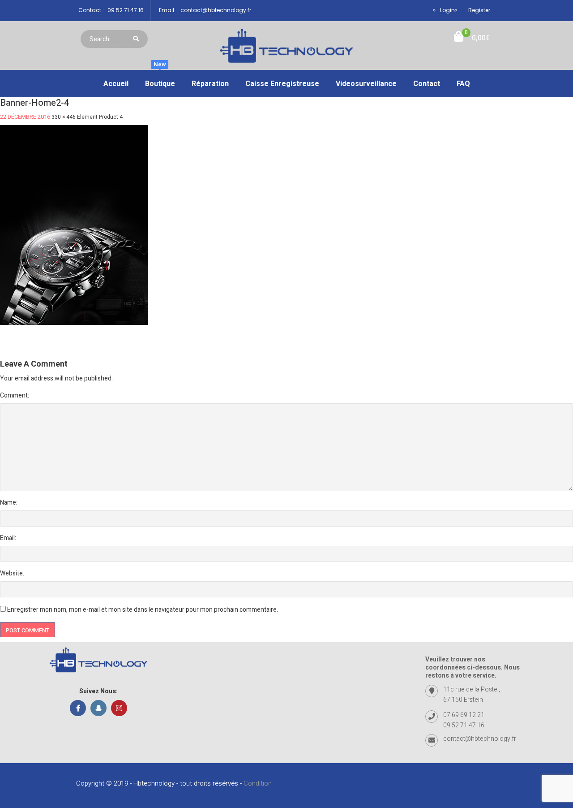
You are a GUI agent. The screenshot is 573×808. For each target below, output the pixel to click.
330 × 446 (63, 117)
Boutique (160, 79)
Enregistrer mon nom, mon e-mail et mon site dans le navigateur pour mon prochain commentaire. (142, 609)
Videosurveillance (366, 83)
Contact (426, 83)
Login (447, 10)
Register (479, 10)
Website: (12, 573)
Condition (258, 783)
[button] (472, 38)
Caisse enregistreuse (282, 83)
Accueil (115, 83)
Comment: (14, 395)
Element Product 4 (100, 117)
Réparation (210, 83)
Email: (8, 538)
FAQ (463, 83)
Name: (8, 502)
